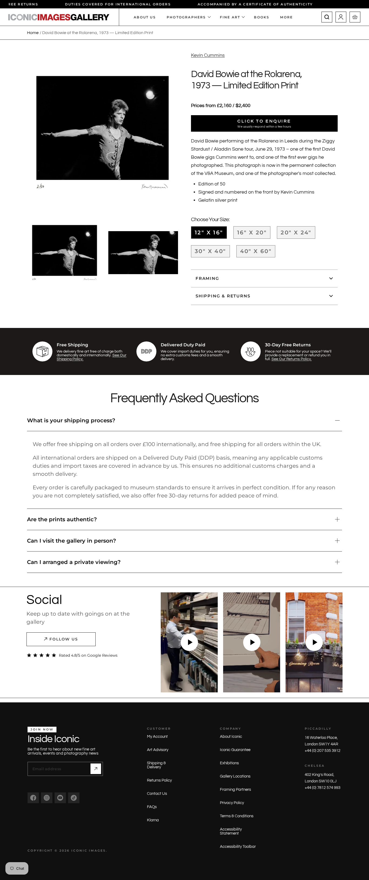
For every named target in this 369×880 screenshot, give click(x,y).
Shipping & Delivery (156, 765)
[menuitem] (289, 17)
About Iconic (231, 737)
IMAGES (97, 850)
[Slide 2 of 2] (145, 252)
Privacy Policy (232, 803)
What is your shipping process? (71, 420)
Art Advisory (157, 750)
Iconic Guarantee (235, 750)
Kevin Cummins (208, 55)
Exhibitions (229, 763)
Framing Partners (235, 790)
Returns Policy (159, 780)
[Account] (341, 17)
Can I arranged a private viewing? (74, 562)
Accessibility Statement (231, 831)
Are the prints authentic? (62, 519)
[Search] (326, 17)
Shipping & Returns (223, 295)
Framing (207, 278)
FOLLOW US (63, 639)
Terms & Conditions (236, 816)
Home (33, 33)
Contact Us (157, 794)
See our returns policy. (291, 359)
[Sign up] (95, 768)
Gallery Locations (235, 776)
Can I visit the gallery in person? (71, 540)
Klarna (153, 820)
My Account (157, 737)
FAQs (152, 807)
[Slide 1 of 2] (65, 252)
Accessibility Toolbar (238, 847)
